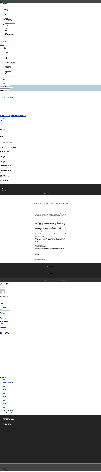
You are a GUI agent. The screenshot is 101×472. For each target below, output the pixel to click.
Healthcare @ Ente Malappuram (10, 21)
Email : (1, 312)
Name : (1, 309)
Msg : (1, 317)
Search (2, 90)
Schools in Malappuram (7, 424)
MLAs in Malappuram (6, 423)
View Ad (4, 379)
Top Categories (5, 9)
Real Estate (7, 15)
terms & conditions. (8, 326)
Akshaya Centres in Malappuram (8, 419)
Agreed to (7, 326)
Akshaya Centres (8, 26)
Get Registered (5, 2)
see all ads (2, 300)
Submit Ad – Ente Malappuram (8, 382)
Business (6, 10)
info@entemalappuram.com (7, 305)
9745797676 (4, 190)
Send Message (3, 327)
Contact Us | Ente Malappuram (13, 115)
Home (4, 6)
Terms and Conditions (6, 470)
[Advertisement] (32, 106)
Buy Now (6, 18)
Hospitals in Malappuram (7, 421)
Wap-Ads (63, 280)
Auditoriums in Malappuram (9, 34)
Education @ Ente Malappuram (10, 20)
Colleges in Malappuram (7, 420)
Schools (6, 33)
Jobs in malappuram (8, 30)
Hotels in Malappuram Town (9, 35)
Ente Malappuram (6, 389)
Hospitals (6, 29)
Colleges (6, 28)
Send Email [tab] (4, 307)
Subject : (1, 314)
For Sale (6, 13)
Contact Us (5, 77)
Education (6, 11)
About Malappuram (8, 25)
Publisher (2, 296)
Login (1, 2)
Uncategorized (5, 94)
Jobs (5, 14)
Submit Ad (2, 45)
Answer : (1, 323)
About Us (4, 48)
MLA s (6, 72)
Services (6, 16)
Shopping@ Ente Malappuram (10, 23)
